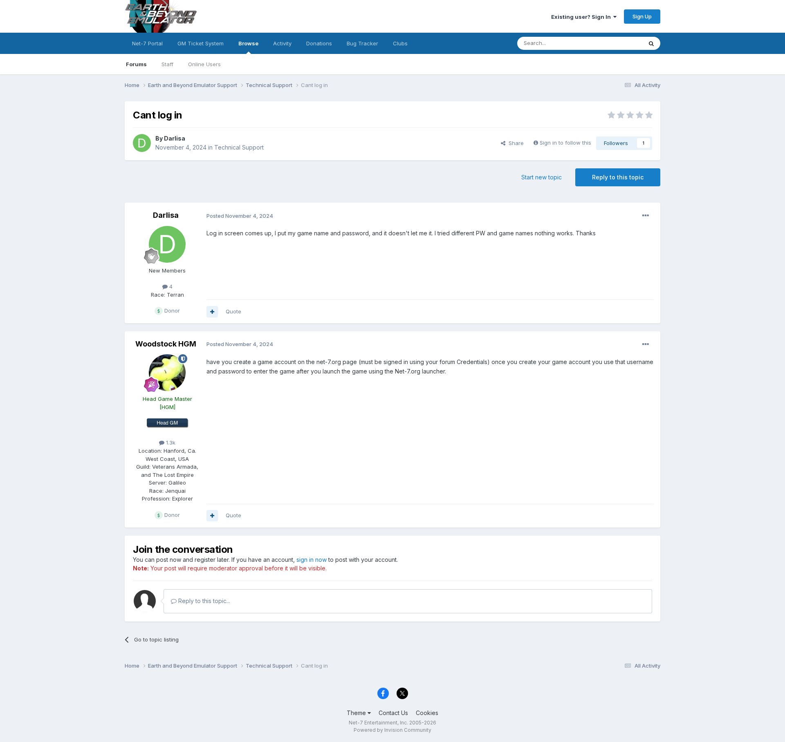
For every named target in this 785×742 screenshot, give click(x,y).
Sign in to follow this (565, 142)
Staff (167, 64)
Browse (248, 43)
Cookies (427, 712)
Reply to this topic (618, 177)
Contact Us (393, 712)
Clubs (400, 43)
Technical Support (239, 147)
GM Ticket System (200, 43)
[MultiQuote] (212, 311)
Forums (136, 64)
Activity (282, 43)
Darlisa (174, 138)
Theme (357, 712)
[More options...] (645, 216)
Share (514, 143)
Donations (319, 43)
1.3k (169, 442)
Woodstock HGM (165, 344)
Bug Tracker (362, 43)
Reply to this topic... (203, 600)
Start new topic (541, 177)
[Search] (651, 43)
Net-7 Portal (147, 43)
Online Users (204, 64)
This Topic (618, 43)
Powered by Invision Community (392, 730)
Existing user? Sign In (582, 16)
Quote (233, 311)
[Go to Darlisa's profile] (142, 143)
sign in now (311, 559)
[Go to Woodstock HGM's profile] (167, 372)
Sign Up (642, 16)
